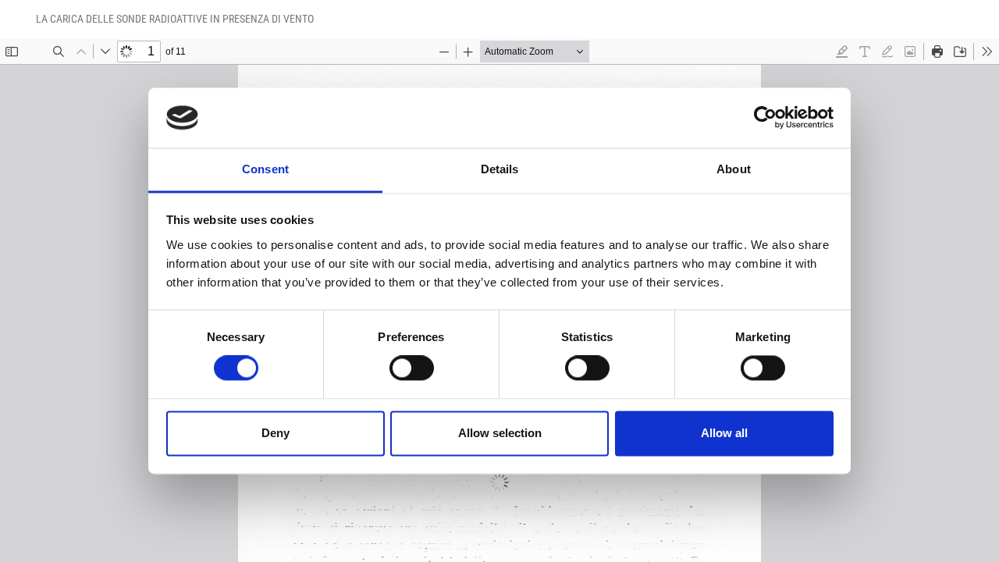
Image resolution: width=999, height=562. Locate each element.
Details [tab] (500, 169)
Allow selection (500, 432)
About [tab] (733, 169)
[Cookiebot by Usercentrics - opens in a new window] (765, 118)
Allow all (724, 432)
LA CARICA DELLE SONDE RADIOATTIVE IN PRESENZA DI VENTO (175, 18)
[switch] (411, 368)
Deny (275, 432)
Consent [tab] (265, 169)
